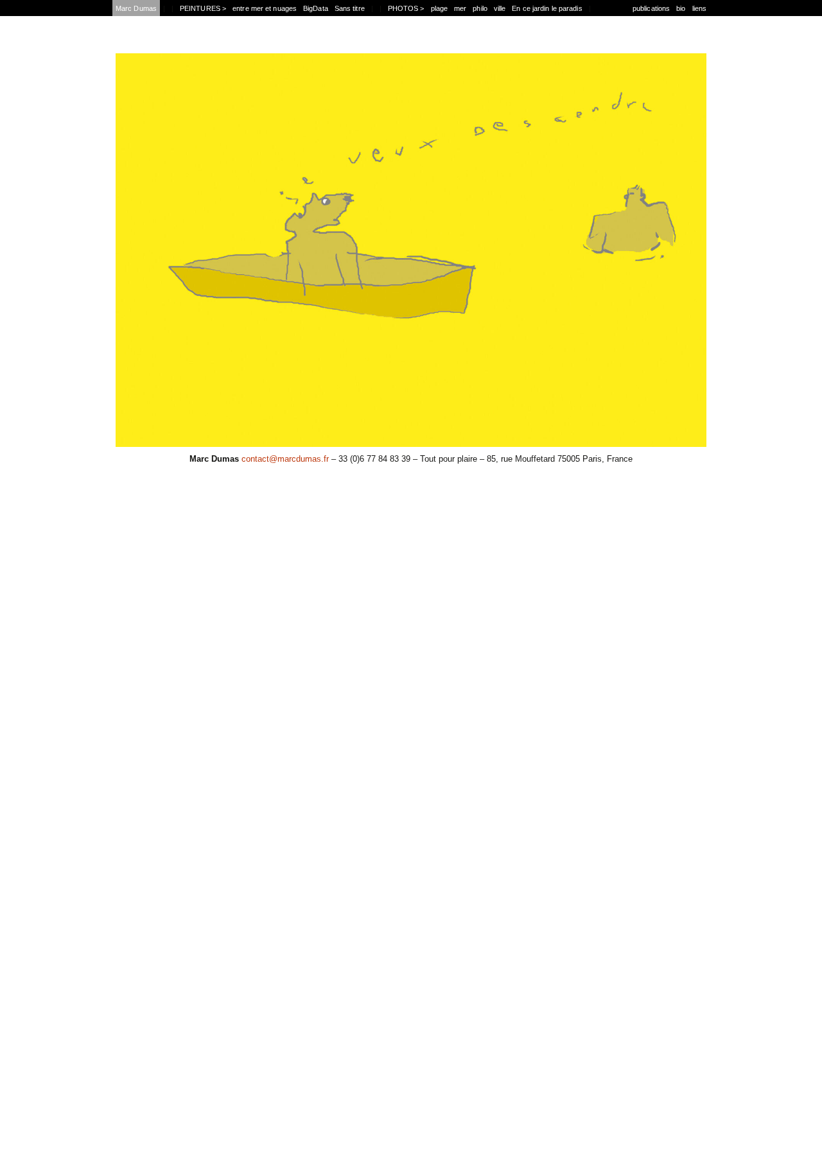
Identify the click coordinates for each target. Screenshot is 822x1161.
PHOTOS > (406, 8)
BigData (315, 8)
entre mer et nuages (264, 8)
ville (500, 8)
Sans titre (350, 8)
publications (651, 8)
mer (460, 8)
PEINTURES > (203, 8)
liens (699, 8)
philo (480, 8)
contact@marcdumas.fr (285, 459)
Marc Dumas (136, 8)
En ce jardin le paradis (547, 8)
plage (439, 8)
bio (680, 8)
